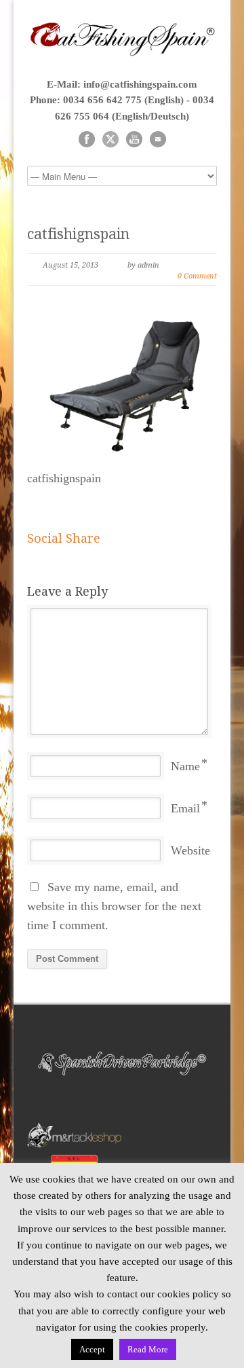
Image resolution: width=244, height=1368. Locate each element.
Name (185, 766)
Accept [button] (92, 1349)
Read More (147, 1349)
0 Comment (197, 276)
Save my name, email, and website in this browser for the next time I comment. (114, 906)
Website (190, 850)
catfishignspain (78, 234)
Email (185, 808)
